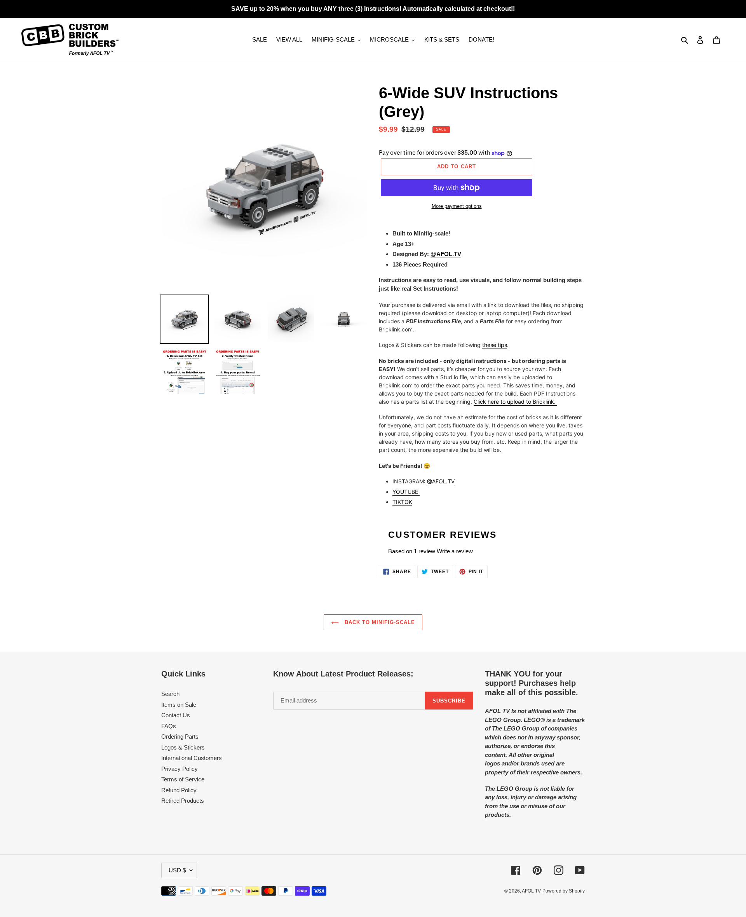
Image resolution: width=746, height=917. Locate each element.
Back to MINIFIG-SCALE (379, 622)
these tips (494, 345)
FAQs (168, 726)
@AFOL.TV (446, 254)
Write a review (455, 551)
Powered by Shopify (563, 891)
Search (170, 693)
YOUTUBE (406, 491)
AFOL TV (531, 891)
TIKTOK (402, 502)
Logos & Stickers (183, 747)
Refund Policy (179, 790)
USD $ (177, 870)
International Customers (191, 758)
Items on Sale (178, 704)
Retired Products (182, 800)
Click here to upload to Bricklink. (515, 401)
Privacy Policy (179, 768)
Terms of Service (182, 779)
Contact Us (175, 715)
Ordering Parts (180, 736)
